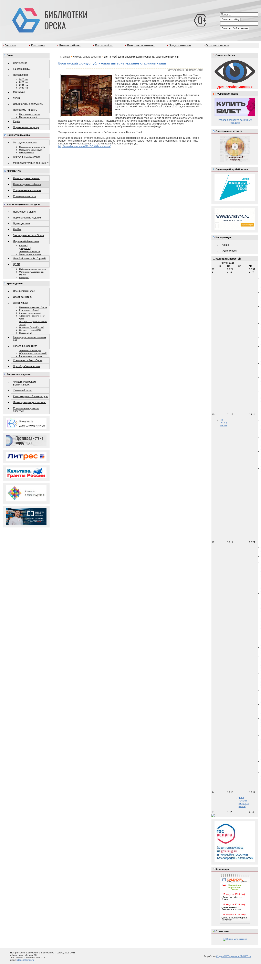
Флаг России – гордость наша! (244, 802)
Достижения (20, 63)
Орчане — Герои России (31, 327)
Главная (10, 45)
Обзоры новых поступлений (32, 353)
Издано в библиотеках (26, 241)
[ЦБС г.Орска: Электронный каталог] (235, 161)
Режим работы (70, 45)
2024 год (23, 85)
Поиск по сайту (230, 19)
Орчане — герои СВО (30, 330)
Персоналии (25, 333)
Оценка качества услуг (26, 127)
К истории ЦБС (22, 69)
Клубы (16, 121)
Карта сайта (104, 45)
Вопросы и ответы (141, 45)
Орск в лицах (20, 302)
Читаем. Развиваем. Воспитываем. (24, 383)
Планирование (26, 153)
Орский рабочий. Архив (26, 366)
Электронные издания (30, 254)
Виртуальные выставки (26, 157)
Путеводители (21, 223)
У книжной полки (22, 390)
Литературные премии (26, 178)
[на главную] (49, 19)
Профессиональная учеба (32, 147)
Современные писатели (27, 190)
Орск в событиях (22, 297)
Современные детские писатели (26, 410)
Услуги (17, 98)
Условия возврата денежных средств (235, 121)
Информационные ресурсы (32, 269)
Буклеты (23, 246)
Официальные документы (28, 104)
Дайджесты (24, 248)
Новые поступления (24, 211)
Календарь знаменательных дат (29, 339)
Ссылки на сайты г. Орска (27, 360)
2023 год (23, 88)
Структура (19, 92)
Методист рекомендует (30, 150)
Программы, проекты (25, 109)
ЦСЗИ (16, 264)
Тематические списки (29, 251)
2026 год (23, 79)
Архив (225, 244)
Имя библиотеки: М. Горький (29, 258)
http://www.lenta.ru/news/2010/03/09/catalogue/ (84, 146)
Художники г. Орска (28, 310)
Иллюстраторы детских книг (29, 402)
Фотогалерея (229, 250)
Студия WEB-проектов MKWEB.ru (233, 956)
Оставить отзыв (217, 45)
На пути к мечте (223, 422)
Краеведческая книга (25, 346)
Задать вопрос (180, 45)
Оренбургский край (24, 291)
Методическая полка (25, 142)
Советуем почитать (24, 196)
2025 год (23, 82)
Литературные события (27, 184)
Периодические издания (27, 217)
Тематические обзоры (30, 350)
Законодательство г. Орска (28, 235)
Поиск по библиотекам (235, 28)
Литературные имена (30, 313)
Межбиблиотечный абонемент (31, 163)
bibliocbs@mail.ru (25, 960)
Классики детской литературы (30, 396)
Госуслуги (24, 277)
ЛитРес (17, 229)
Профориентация (27, 117)
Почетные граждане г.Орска (33, 307)
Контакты (38, 45)
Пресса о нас (20, 74)
